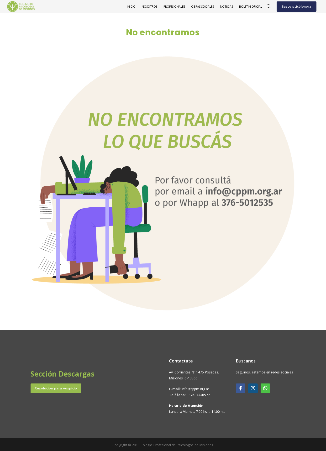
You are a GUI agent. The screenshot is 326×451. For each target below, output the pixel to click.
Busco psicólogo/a (296, 7)
